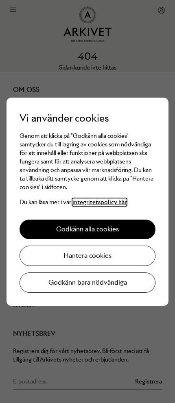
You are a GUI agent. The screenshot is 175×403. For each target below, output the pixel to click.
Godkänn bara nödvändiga (87, 282)
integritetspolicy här (99, 202)
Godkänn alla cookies (87, 229)
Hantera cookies (87, 255)
